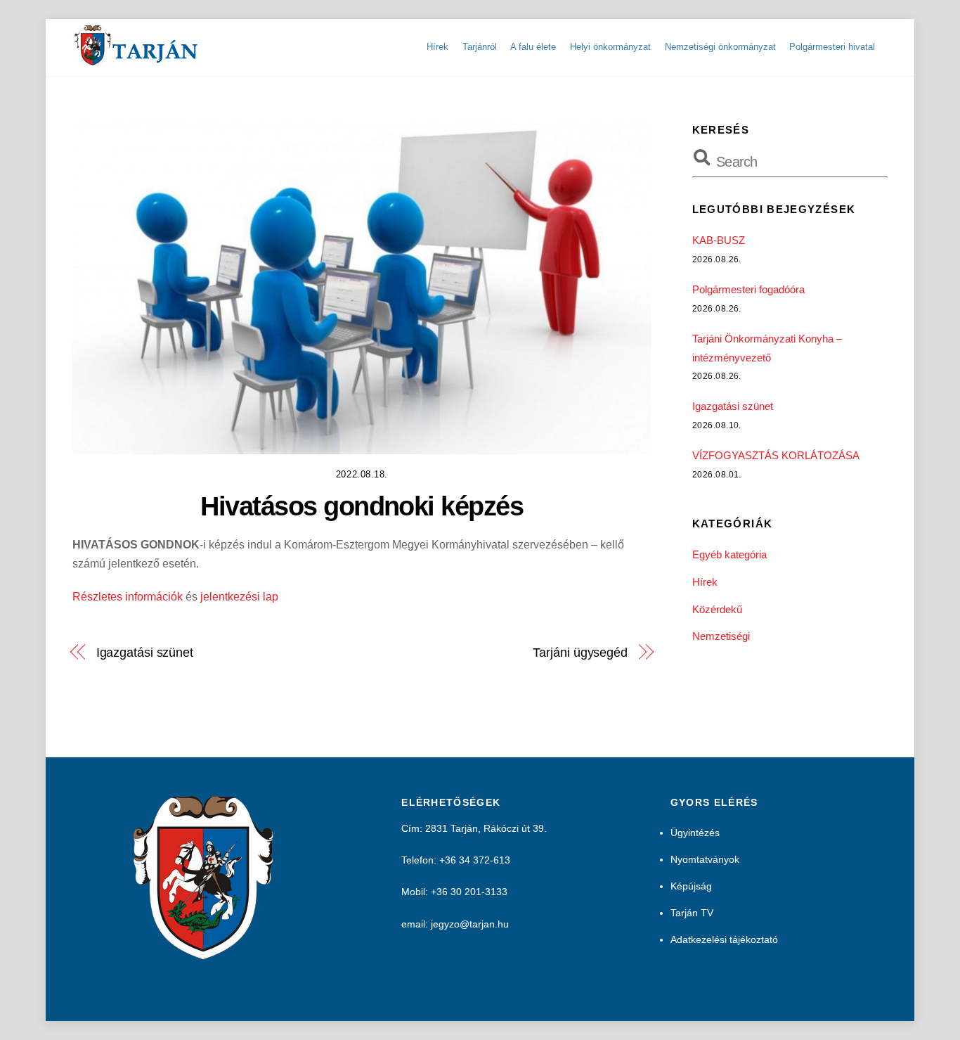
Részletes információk (127, 597)
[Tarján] (137, 60)
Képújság (691, 886)
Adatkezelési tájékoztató (724, 939)
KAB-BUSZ (718, 240)
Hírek (437, 46)
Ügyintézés (695, 832)
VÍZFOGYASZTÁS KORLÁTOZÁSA (776, 455)
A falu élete (533, 46)
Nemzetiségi (721, 636)
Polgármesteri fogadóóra (748, 289)
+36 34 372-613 (474, 860)
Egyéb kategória (729, 554)
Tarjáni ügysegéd (580, 652)
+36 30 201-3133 (469, 891)
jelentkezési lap (239, 597)
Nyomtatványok (704, 859)
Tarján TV (691, 912)
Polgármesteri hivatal (832, 46)
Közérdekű (717, 609)
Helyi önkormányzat (610, 46)
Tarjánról (479, 46)
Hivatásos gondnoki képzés (361, 506)
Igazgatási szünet (144, 652)
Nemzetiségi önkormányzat (720, 46)
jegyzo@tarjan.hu (470, 924)
